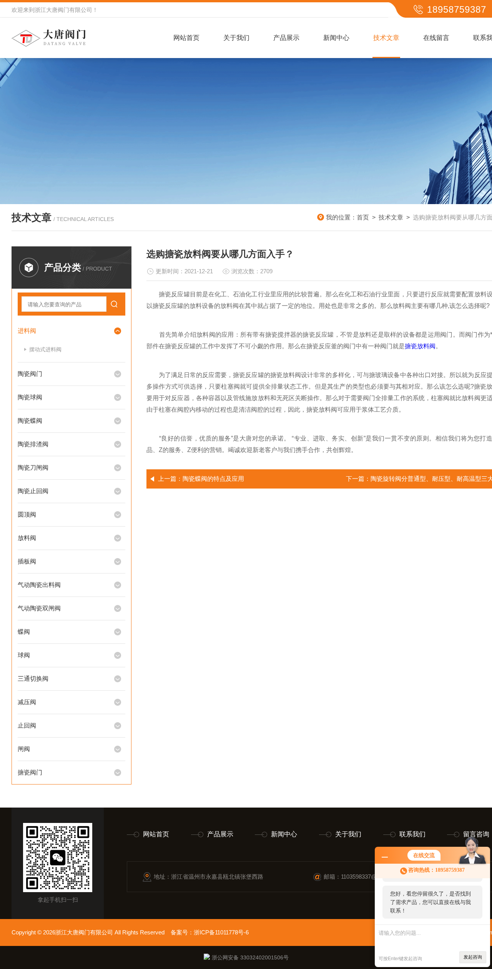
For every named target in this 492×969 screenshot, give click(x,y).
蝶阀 (24, 631)
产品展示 (286, 38)
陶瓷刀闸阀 (33, 467)
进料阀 (27, 330)
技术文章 (386, 38)
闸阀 (24, 749)
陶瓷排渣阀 (33, 444)
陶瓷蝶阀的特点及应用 (213, 478)
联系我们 (412, 834)
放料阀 (27, 538)
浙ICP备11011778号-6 (221, 932)
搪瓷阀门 (30, 772)
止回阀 (27, 725)
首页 (363, 217)
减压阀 (27, 702)
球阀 (24, 655)
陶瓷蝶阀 (30, 420)
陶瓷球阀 (30, 397)
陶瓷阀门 (30, 374)
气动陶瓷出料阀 (39, 585)
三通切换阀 (33, 678)
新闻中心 (336, 38)
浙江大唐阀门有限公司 (63, 10)
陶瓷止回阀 (33, 491)
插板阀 (27, 561)
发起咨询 (473, 957)
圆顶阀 (27, 514)
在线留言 (436, 38)
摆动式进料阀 (45, 349)
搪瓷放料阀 (420, 346)
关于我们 (236, 38)
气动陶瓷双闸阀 (39, 608)
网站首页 (186, 38)
